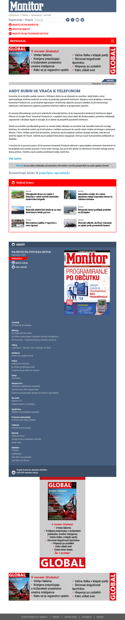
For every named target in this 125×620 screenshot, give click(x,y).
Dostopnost (87, 617)
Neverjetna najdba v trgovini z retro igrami (41, 224)
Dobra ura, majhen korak (22, 355)
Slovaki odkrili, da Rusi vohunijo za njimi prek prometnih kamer (95, 224)
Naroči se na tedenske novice (30, 33)
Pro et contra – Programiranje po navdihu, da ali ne (34, 340)
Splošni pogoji (70, 617)
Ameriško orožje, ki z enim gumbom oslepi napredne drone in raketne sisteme (95, 197)
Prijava (29, 19)
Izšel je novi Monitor (20, 363)
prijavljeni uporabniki (54, 173)
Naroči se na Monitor (25, 24)
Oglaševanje (36, 15)
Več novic (15, 158)
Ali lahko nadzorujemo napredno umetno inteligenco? (35, 336)
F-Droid (15, 450)
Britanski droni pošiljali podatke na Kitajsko (94, 211)
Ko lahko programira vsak (23, 367)
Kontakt (47, 15)
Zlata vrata (16, 442)
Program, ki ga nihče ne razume (25, 370)
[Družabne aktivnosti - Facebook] (67, 20)
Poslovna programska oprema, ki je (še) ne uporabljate (35, 393)
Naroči (19, 165)
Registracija (15, 19)
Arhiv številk (21, 267)
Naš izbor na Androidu (21, 457)
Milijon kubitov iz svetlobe (23, 404)
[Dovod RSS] (81, 20)
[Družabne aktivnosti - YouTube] (76, 20)
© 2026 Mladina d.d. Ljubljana (34, 617)
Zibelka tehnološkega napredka (25, 412)
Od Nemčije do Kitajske (21, 325)
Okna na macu (18, 435)
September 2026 (19, 255)
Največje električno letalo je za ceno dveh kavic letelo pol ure (43, 211)
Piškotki (25, 15)
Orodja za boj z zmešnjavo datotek (26, 439)
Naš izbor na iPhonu (20, 460)
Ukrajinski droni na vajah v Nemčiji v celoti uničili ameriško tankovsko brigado (42, 197)
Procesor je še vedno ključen (24, 420)
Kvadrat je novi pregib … (22, 428)
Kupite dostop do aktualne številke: (32, 470)
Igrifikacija (16, 453)
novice (110, 80)
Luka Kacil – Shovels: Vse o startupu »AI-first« (31, 347)
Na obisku (16, 378)
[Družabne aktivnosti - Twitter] (72, 20)
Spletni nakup (21, 29)
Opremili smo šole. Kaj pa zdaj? (25, 389)
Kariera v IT (17, 400)
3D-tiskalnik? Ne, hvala (22, 333)
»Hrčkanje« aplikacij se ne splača (26, 386)
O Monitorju (14, 15)
